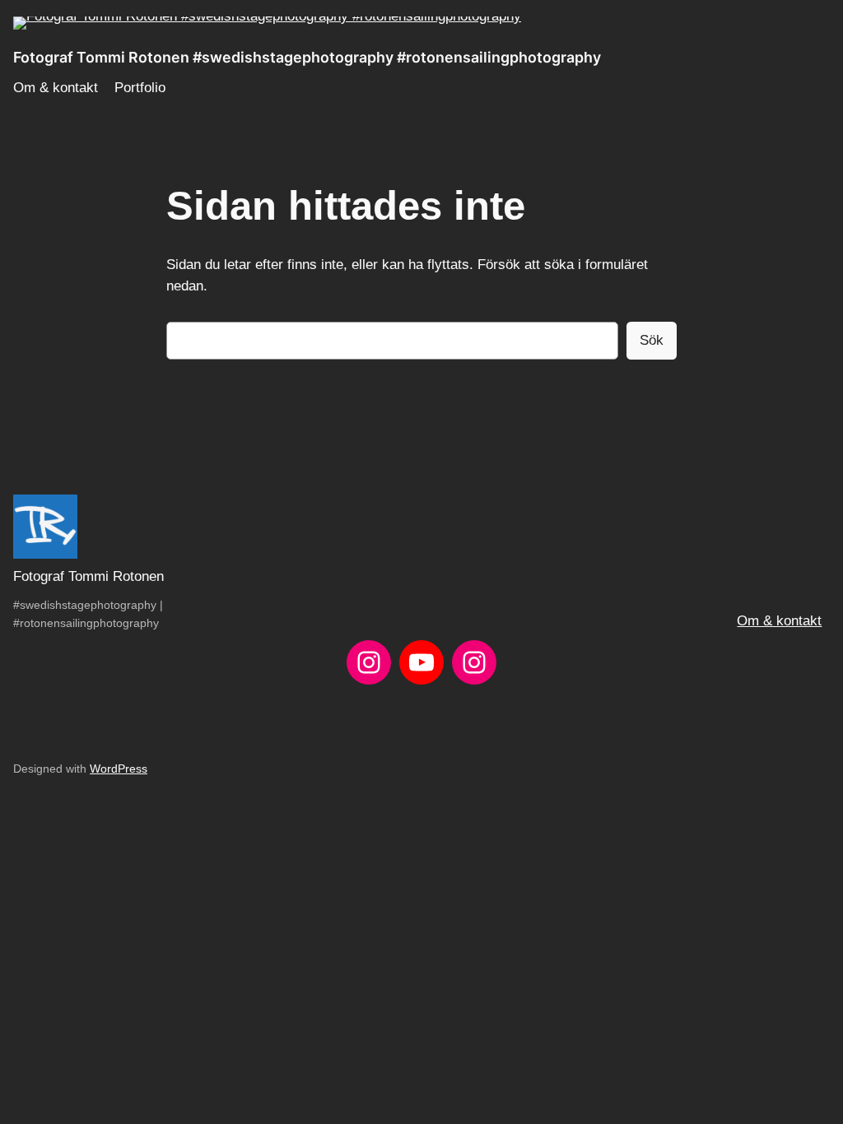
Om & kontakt (779, 621)
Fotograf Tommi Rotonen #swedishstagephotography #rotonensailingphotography (307, 57)
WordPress (118, 768)
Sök (652, 340)
